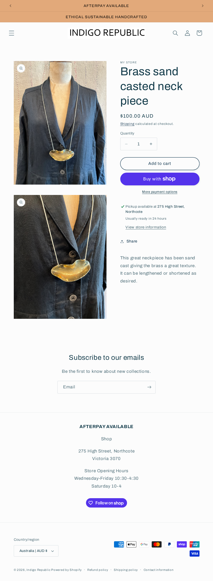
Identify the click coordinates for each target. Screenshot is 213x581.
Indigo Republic (38, 569)
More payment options (159, 192)
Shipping (127, 124)
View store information (145, 227)
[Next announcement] (202, 5)
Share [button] (132, 241)
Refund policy (97, 569)
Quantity (127, 133)
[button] (11, 33)
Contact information (159, 569)
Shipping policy (126, 569)
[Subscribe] (149, 387)
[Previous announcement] (10, 5)
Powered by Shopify (66, 569)
